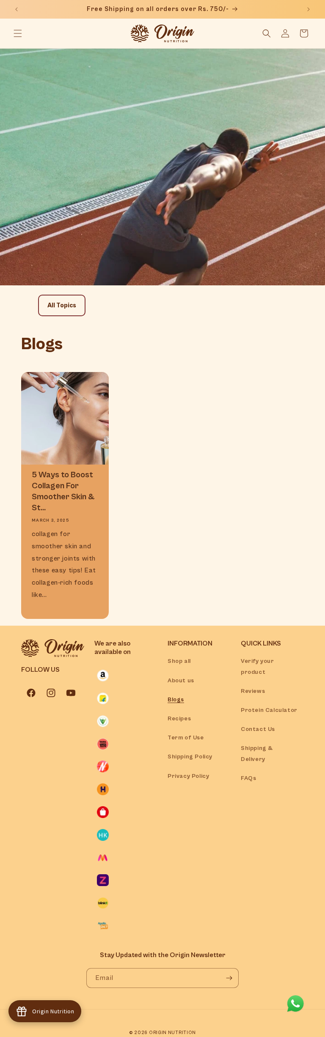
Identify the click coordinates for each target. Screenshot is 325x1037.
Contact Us (258, 729)
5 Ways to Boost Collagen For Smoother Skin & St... (63, 491)
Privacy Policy (188, 776)
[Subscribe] (229, 978)
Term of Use (186, 737)
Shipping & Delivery (257, 753)
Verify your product (257, 666)
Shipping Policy (190, 756)
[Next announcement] (308, 9)
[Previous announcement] (16, 9)
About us (181, 680)
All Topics (61, 305)
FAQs (248, 778)
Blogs (176, 699)
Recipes (179, 718)
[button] (17, 33)
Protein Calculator (269, 710)
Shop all (179, 661)
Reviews (253, 691)
